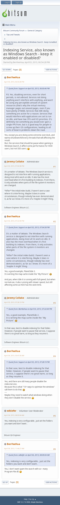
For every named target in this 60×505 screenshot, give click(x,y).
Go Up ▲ (32, 499)
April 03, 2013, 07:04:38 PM (14, 166)
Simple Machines (37, 502)
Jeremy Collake (15, 161)
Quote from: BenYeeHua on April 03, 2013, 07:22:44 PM (30, 309)
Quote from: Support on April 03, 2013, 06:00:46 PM (29, 88)
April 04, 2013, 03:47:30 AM (14, 355)
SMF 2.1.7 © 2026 (23, 502)
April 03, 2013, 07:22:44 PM (14, 221)
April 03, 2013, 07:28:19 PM (14, 302)
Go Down (7, 70)
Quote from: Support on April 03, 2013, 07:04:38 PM (29, 227)
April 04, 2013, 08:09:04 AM (14, 415)
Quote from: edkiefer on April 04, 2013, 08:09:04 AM (29, 455)
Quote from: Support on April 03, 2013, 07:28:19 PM (29, 362)
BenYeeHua (13, 77)
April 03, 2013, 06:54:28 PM (14, 82)
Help (25, 499)
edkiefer (11, 410)
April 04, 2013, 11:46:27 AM (14, 448)
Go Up (5, 482)
